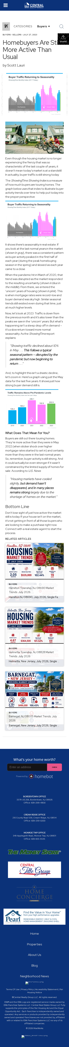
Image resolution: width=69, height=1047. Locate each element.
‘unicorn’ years (14, 291)
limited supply (38, 467)
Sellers (17, 35)
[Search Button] (61, 26)
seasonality (32, 244)
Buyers (7, 35)
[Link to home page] (34, 5)
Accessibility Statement (46, 989)
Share (63, 41)
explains (10, 338)
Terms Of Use (12, 989)
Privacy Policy (27, 989)
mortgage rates (15, 450)
